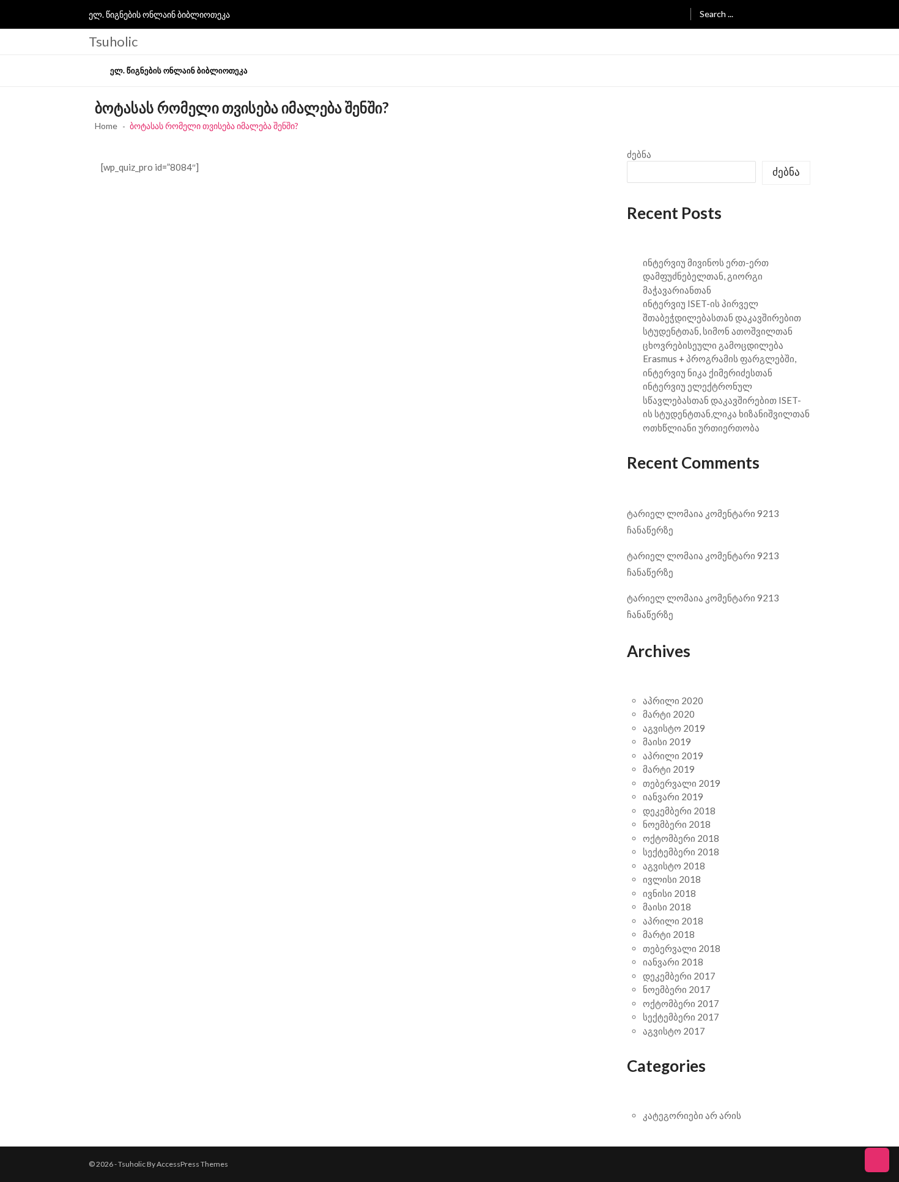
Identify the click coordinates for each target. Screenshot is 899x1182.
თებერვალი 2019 (681, 783)
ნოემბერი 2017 (677, 989)
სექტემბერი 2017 (681, 1016)
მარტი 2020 (669, 713)
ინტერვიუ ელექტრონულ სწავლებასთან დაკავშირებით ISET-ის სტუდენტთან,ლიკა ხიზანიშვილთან (726, 400)
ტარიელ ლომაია (665, 513)
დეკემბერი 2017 (679, 975)
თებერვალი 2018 (681, 948)
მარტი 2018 (669, 934)
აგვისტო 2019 (674, 728)
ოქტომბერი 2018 (681, 838)
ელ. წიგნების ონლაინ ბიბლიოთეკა (159, 14)
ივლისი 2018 (672, 879)
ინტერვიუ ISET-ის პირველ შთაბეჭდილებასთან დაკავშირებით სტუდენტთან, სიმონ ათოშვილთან (722, 317)
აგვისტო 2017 (674, 1030)
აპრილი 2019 (673, 755)
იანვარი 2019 (673, 796)
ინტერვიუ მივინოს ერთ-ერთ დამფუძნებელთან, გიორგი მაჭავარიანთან (706, 276)
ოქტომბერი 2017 (681, 1003)
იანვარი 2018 (673, 961)
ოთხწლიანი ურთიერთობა (701, 427)
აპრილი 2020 (673, 700)
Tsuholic (113, 41)
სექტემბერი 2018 (681, 851)
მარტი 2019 (669, 769)
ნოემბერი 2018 (677, 824)
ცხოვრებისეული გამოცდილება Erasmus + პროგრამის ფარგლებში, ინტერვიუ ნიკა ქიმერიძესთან (719, 359)
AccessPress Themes (192, 1164)
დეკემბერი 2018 (679, 810)
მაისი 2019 (667, 741)
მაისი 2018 (667, 906)
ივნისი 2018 (669, 893)
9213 (768, 513)
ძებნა (639, 154)
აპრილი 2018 (673, 920)
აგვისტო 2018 (674, 865)
